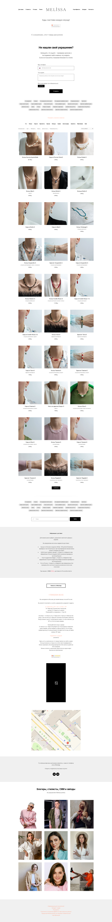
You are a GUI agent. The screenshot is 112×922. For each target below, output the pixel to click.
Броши (33, 106)
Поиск (40, 9)
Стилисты (28, 9)
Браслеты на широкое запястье (76, 109)
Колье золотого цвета (48, 103)
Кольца (38, 106)
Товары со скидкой (46, 106)
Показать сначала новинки (56, 118)
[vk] (54, 774)
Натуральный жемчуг (75, 101)
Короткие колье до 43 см (70, 106)
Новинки (35, 101)
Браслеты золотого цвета (73, 103)
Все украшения (28, 101)
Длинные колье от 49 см (33, 109)
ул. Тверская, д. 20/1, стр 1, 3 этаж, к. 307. (56, 606)
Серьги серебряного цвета (36, 103)
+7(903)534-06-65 (56, 595)
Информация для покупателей (56, 906)
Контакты (91, 9)
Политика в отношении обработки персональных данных (56, 911)
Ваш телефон (42, 65)
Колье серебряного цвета (60, 103)
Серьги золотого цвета (24, 103)
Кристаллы (84, 101)
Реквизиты (56, 909)
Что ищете (41, 72)
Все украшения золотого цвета (46, 101)
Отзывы (35, 9)
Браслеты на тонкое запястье (47, 109)
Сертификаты (76, 9)
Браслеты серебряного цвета (86, 103)
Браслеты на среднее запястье (61, 109)
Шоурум (84, 9)
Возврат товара (56, 908)
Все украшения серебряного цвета (61, 101)
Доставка (20, 9)
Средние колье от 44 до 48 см (83, 106)
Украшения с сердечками (58, 106)
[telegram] (57, 774)
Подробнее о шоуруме (56, 635)
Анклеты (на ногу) (25, 106)
